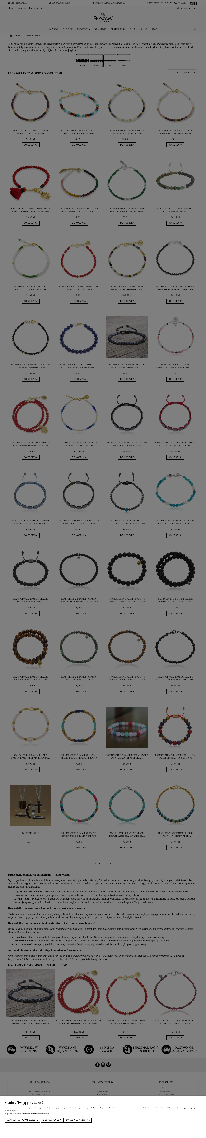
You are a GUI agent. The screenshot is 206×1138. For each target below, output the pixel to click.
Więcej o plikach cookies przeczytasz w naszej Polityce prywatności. (27, 1113)
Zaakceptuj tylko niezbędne (22, 1120)
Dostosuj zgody (52, 1120)
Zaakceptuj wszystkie (78, 1120)
